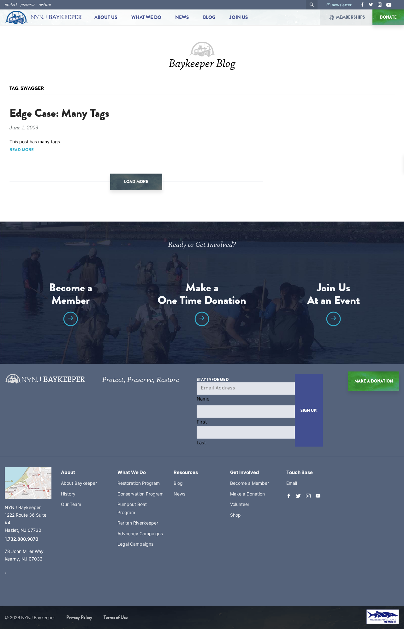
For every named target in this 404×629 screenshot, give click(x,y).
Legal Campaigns (135, 544)
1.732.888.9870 (22, 539)
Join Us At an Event (333, 295)
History (68, 493)
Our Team (71, 504)
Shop (235, 515)
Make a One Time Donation (201, 295)
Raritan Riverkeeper (137, 522)
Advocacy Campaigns (140, 533)
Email (291, 483)
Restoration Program (138, 483)
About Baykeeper (79, 483)
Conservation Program (140, 493)
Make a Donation (247, 493)
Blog (209, 17)
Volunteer (239, 504)
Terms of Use (116, 617)
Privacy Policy (79, 617)
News (182, 17)
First (202, 422)
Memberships (350, 17)
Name (203, 399)
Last (201, 443)
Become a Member (70, 295)
